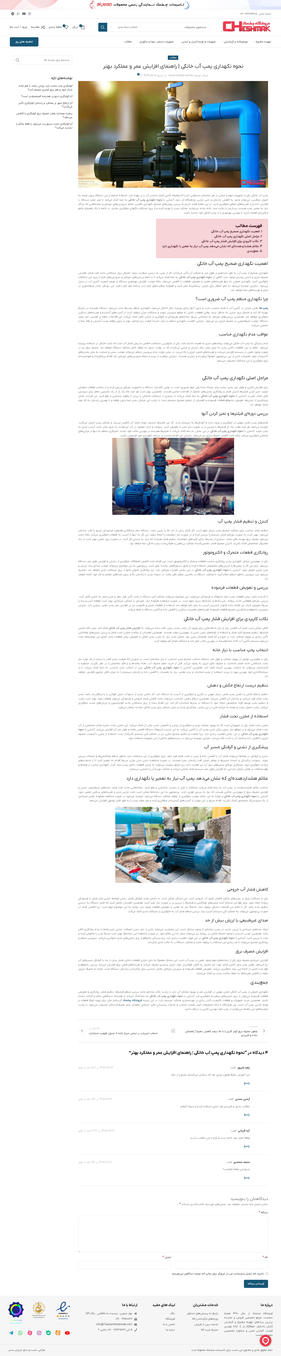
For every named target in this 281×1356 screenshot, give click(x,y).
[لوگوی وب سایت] (247, 27)
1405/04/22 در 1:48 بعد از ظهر (95, 1099)
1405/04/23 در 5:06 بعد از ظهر (95, 1068)
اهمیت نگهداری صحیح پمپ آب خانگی (235, 231)
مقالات (173, 57)
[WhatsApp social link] (18, 14)
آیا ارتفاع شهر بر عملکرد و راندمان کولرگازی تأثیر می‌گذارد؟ (45, 105)
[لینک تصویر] (63, 1310)
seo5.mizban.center (180, 75)
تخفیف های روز (24, 42)
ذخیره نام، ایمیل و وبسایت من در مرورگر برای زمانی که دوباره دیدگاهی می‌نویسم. (218, 1274)
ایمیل (167, 1257)
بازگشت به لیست (173, 1031)
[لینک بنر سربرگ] (140, 5)
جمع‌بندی (253, 251)
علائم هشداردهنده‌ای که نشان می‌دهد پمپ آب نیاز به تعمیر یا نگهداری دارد (210, 246)
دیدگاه (263, 1212)
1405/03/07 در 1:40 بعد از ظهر (95, 1162)
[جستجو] (102, 27)
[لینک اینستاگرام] (29, 14)
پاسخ (247, 1083)
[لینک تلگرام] (12, 14)
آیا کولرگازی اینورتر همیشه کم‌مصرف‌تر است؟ (46, 96)
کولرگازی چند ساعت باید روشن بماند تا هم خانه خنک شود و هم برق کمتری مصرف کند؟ (45, 88)
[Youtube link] (24, 14)
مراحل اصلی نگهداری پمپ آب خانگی (236, 236)
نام (265, 1257)
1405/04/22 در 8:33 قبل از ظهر (96, 1131)
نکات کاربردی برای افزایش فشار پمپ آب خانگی (230, 241)
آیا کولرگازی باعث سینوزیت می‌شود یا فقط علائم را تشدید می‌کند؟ (44, 126)
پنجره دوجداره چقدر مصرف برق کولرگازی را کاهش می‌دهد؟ (44, 115)
